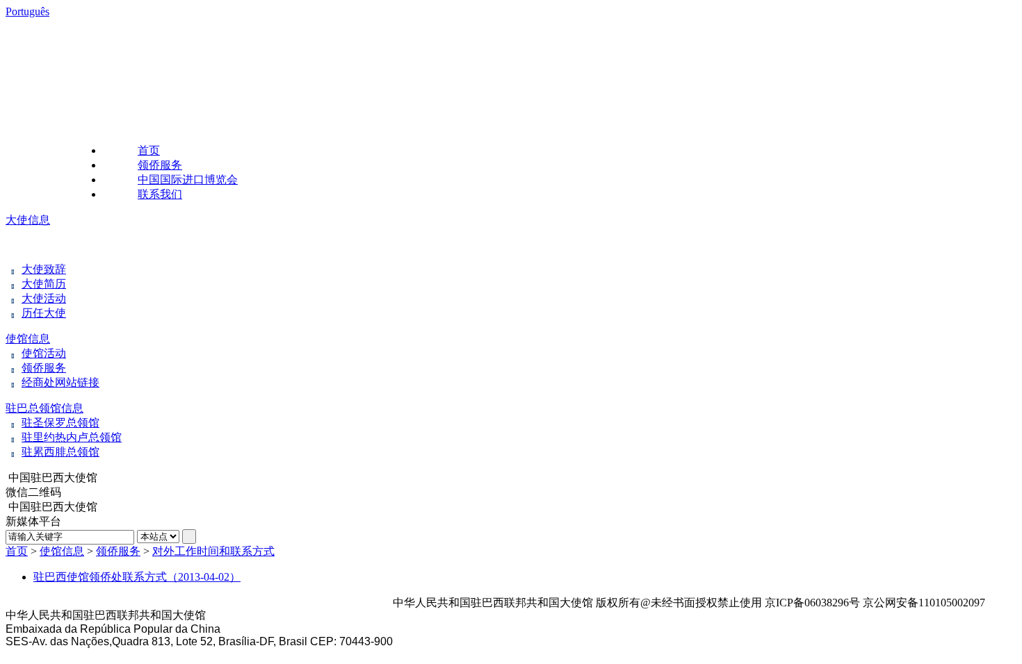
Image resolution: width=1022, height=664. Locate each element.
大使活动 (44, 298)
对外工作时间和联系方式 (213, 551)
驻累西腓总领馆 (60, 452)
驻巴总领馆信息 (44, 408)
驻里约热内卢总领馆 (72, 437)
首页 (149, 150)
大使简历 (44, 284)
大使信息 (28, 220)
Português (27, 11)
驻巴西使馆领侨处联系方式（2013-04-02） (137, 577)
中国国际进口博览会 (188, 179)
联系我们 (160, 194)
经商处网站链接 (60, 382)
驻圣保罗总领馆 (60, 423)
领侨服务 (160, 165)
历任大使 (44, 313)
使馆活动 (44, 353)
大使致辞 (44, 269)
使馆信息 (28, 339)
